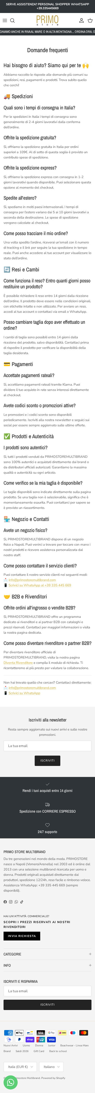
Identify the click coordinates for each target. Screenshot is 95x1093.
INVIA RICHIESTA (22, 936)
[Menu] (5, 20)
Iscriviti (47, 761)
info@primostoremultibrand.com (32, 580)
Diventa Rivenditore (18, 663)
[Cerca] (14, 20)
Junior (51, 1045)
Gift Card (39, 1051)
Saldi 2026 (22, 1051)
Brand (7, 1051)
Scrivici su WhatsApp (24, 693)
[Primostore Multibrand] (47, 20)
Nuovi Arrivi (11, 1045)
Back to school (58, 1051)
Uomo (26, 1045)
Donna (39, 1045)
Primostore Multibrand (26, 1078)
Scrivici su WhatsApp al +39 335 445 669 (40, 585)
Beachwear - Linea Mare (74, 1045)
